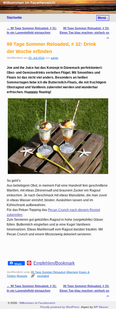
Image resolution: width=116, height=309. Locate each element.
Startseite (14, 17)
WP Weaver (101, 306)
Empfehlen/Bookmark (54, 263)
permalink (43, 275)
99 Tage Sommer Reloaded (48, 272)
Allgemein (72, 272)
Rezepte (22, 275)
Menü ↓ (103, 18)
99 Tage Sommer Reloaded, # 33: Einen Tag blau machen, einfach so (84, 32)
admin (54, 57)
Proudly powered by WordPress (59, 306)
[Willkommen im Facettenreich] (58, 7)
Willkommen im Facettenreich (37, 302)
